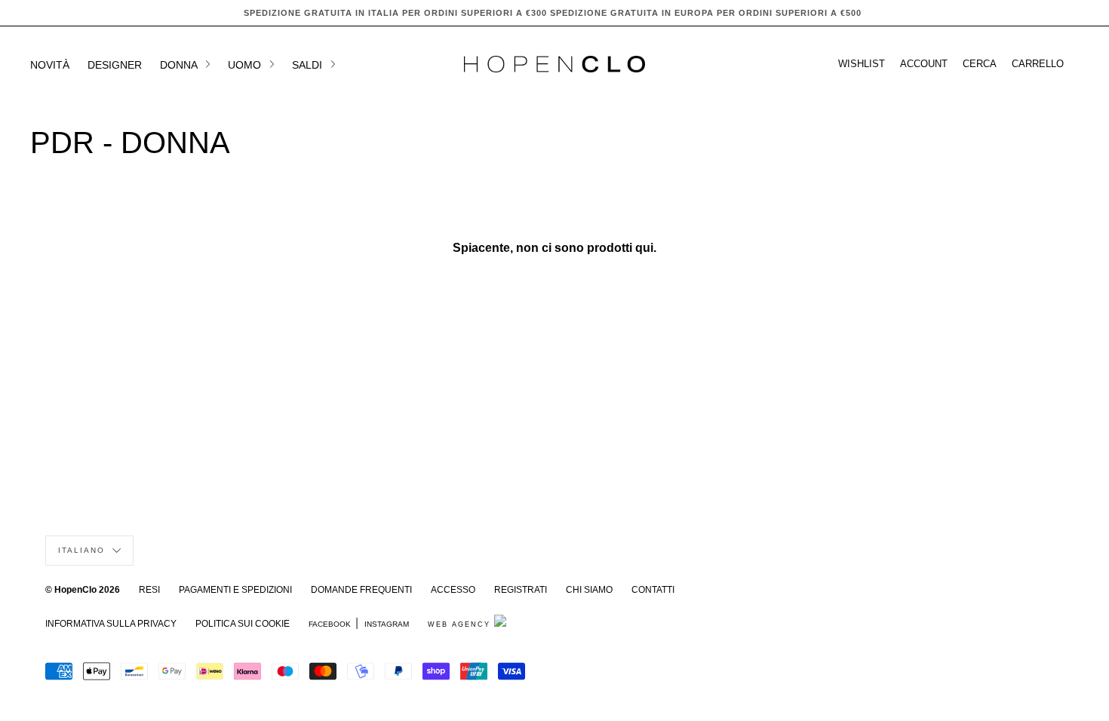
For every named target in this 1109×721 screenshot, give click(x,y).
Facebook (330, 624)
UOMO (246, 65)
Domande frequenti (361, 589)
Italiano (83, 550)
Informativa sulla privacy (111, 623)
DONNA (180, 65)
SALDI (308, 65)
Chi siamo (589, 589)
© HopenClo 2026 (82, 589)
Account (924, 64)
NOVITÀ (49, 65)
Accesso (453, 589)
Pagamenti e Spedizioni (235, 589)
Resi (149, 589)
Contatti (652, 589)
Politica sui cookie (242, 623)
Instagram (386, 624)
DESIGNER (115, 65)
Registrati (520, 589)
